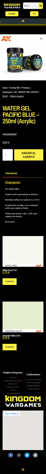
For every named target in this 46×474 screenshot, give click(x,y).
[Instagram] (18, 455)
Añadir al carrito (29, 155)
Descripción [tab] (11, 173)
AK (15, 92)
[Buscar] (41, 5)
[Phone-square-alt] (35, 455)
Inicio (5, 87)
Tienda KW (14, 87)
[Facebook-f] (10, 455)
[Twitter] (27, 455)
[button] (23, 21)
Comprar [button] (9, 281)
